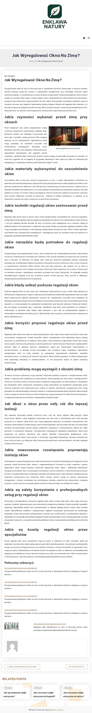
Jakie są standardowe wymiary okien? (23, 667)
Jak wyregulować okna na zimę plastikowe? (20, 568)
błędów (64, 291)
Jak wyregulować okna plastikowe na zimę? (50, 624)
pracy (20, 317)
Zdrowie (8, 688)
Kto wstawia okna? (76, 667)
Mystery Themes (57, 710)
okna (62, 92)
